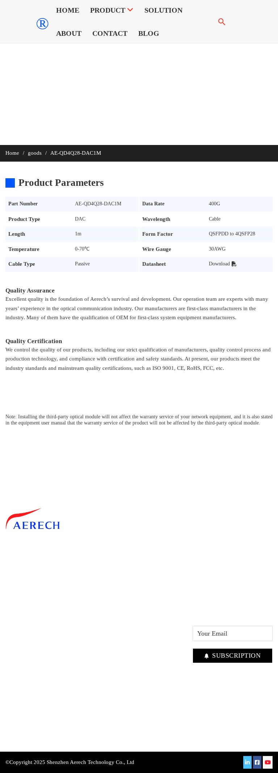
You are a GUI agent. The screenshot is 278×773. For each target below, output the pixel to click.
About (68, 33)
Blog (148, 33)
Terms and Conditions (153, 590)
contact (109, 33)
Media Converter (107, 606)
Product (107, 10)
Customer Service (162, 573)
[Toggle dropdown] (130, 10)
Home (67, 10)
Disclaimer (153, 606)
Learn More (21, 702)
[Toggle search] (222, 21)
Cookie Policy (157, 628)
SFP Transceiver (106, 573)
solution (163, 10)
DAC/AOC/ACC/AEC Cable (112, 590)
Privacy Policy (158, 617)
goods (35, 153)
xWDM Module (106, 617)
